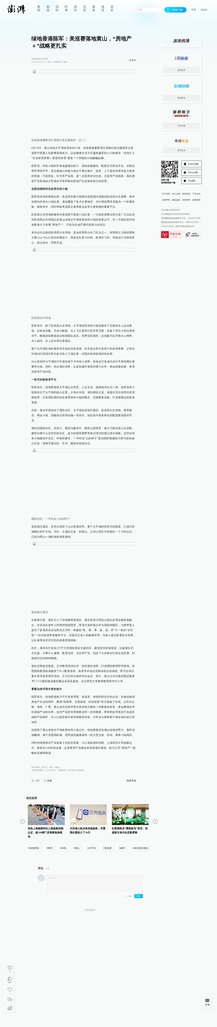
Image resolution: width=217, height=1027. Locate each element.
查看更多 (181, 70)
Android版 (193, 164)
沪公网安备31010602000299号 (175, 214)
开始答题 (181, 125)
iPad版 (191, 180)
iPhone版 (193, 172)
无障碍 (203, 9)
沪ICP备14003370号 (170, 210)
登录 (193, 9)
